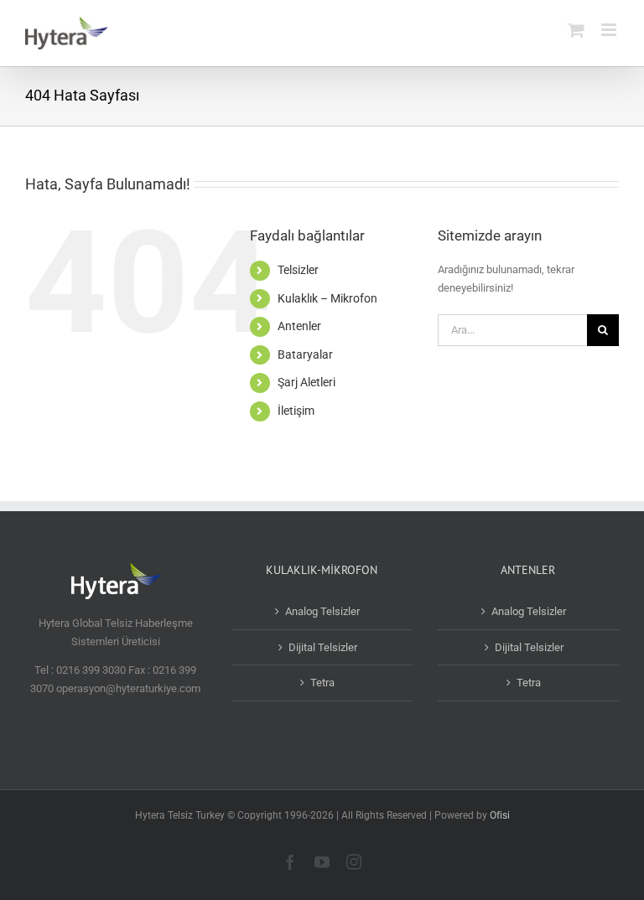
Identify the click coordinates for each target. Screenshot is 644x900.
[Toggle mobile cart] (576, 30)
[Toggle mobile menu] (610, 30)
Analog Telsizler (322, 611)
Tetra (322, 682)
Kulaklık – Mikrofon (327, 298)
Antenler (299, 326)
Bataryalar (305, 354)
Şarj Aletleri (306, 382)
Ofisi (500, 815)
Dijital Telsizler (322, 647)
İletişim (296, 410)
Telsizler (298, 270)
